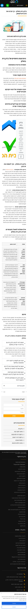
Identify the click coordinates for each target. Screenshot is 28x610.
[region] (14, 601)
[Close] (1, 593)
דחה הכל (14, 607)
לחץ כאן (21, 156)
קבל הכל (14, 603)
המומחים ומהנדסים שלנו (20, 78)
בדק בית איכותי (9, 169)
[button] (26, 5)
